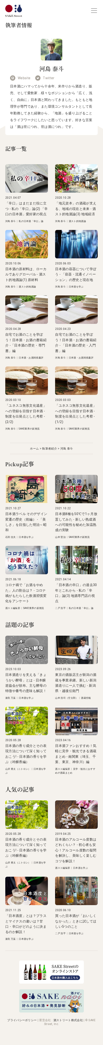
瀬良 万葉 (10, 698)
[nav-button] (94, 10)
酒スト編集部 (12, 608)
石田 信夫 (10, 537)
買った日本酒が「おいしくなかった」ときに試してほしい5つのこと (75, 921)
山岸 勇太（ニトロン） (18, 769)
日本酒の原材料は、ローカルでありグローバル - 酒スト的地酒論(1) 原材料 (25, 274)
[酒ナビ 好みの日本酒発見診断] (51, 1011)
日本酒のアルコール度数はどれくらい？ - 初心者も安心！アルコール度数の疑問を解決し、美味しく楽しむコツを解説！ (75, 850)
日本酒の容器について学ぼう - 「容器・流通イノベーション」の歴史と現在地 (75, 274)
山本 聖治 (60, 537)
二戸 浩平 (60, 608)
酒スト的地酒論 (77, 221)
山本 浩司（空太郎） (66, 698)
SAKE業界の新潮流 (29, 428)
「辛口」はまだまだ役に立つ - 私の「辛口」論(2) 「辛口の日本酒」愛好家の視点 (26, 208)
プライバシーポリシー (22, 1020)
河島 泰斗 (10, 221)
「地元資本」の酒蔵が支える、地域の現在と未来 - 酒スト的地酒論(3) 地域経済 (75, 208)
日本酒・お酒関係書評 (31, 357)
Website (24, 78)
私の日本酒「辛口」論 (31, 221)
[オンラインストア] (51, 982)
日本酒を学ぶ (76, 286)
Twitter (48, 78)
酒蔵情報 (86, 698)
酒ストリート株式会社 (68, 1020)
